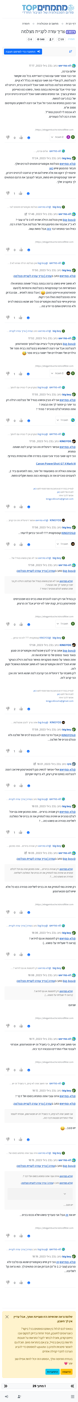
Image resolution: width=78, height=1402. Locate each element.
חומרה (71, 39)
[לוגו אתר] (48, 9)
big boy (66, 158)
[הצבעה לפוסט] (21, 137)
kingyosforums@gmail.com (59, 498)
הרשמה (66, 1371)
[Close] (7, 1316)
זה (67, 1215)
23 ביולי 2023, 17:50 (43, 270)
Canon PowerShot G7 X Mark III (56, 464)
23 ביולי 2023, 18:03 (43, 806)
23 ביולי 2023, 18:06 (43, 932)
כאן (51, 168)
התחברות (52, 1371)
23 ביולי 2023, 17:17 (40, 65)
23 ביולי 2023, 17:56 (43, 527)
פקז (69, 763)
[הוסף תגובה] (28, 138)
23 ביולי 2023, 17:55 (43, 394)
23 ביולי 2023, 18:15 (40, 1160)
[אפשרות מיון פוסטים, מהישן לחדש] (70, 51)
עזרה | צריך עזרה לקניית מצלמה (33, 276)
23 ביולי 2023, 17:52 (39, 338)
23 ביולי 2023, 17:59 (43, 729)
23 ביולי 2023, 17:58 (39, 565)
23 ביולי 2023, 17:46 (39, 214)
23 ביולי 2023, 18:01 (48, 763)
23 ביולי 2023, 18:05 (39, 852)
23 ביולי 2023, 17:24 (43, 158)
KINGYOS (65, 441)
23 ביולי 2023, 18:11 (40, 1038)
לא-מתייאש (64, 65)
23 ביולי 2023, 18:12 (43, 1090)
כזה (49, 229)
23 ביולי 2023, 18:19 (43, 1256)
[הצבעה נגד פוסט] (8, 137)
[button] (72, 1396)
